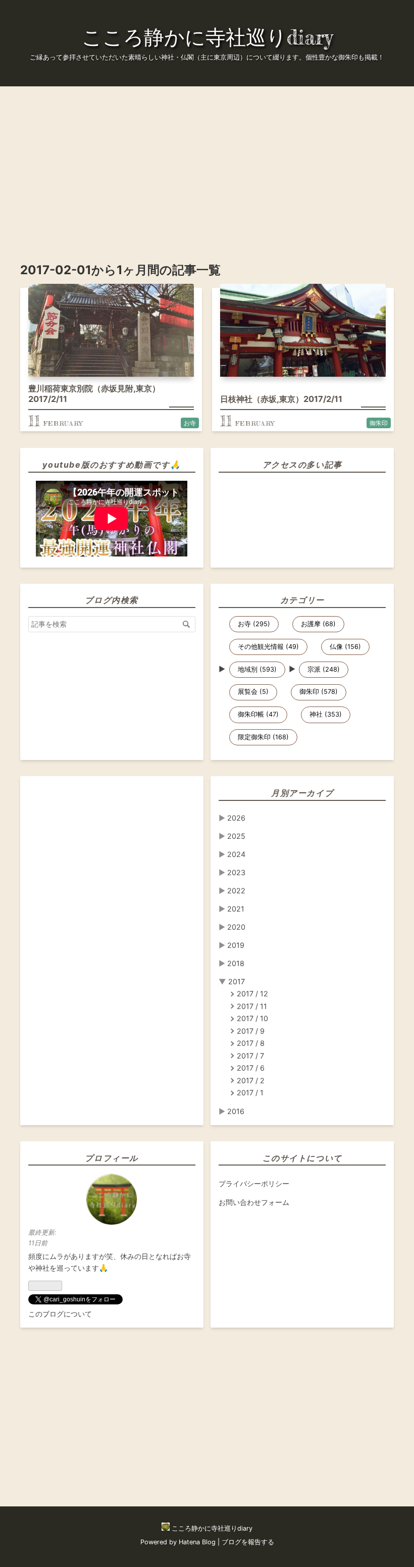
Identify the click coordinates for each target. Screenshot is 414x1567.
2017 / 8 (251, 1043)
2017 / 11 (252, 1006)
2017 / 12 (252, 993)
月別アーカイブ (302, 793)
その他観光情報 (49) (268, 646)
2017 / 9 (251, 1031)
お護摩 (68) (318, 624)
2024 (236, 854)
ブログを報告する (248, 1542)
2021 (235, 908)
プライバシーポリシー (254, 1183)
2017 (236, 981)
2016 (235, 1111)
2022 (236, 890)
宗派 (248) (323, 669)
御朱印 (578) (318, 691)
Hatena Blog (197, 1542)
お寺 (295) (254, 624)
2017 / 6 (251, 1068)
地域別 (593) (257, 669)
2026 (236, 818)
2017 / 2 (251, 1080)
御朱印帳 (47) (258, 714)
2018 (235, 963)
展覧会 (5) (253, 691)
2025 (236, 836)
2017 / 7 (250, 1055)
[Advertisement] (207, 157)
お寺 (190, 423)
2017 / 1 (250, 1092)
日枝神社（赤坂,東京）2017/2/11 (281, 399)
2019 (235, 945)
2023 (236, 872)
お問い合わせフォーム (254, 1202)
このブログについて (60, 1313)
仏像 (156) (345, 646)
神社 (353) (325, 714)
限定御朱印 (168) (263, 737)
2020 (236, 927)
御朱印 (379, 423)
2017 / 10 (252, 1018)
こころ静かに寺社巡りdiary (207, 37)
